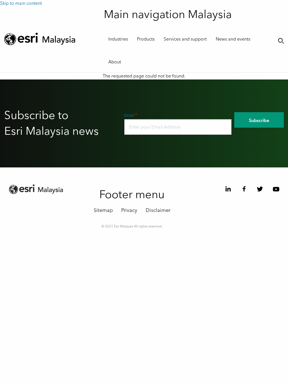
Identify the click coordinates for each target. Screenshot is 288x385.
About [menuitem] (114, 62)
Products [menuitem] (146, 39)
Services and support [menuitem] (185, 39)
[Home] (49, 39)
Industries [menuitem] (118, 39)
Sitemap (103, 210)
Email (129, 115)
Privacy (129, 210)
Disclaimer (158, 210)
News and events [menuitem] (233, 39)
